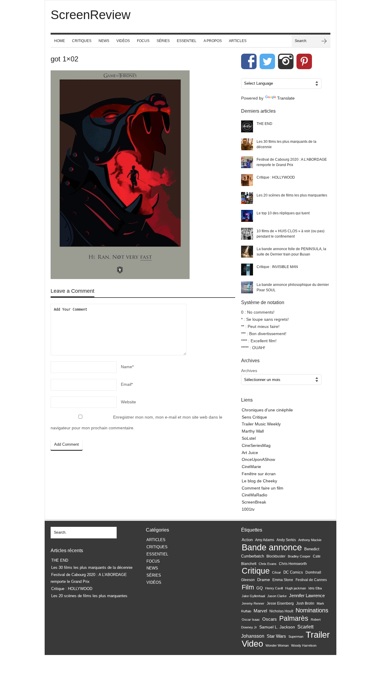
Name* (127, 366)
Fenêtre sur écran (259, 473)
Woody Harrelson (303, 645)
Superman (295, 636)
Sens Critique (254, 417)
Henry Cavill (274, 588)
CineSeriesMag (256, 445)
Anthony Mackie (309, 540)
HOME (59, 41)
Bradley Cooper (299, 556)
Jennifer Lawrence (307, 595)
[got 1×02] (143, 175)
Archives (249, 370)
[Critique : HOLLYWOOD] (247, 180)
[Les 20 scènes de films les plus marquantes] (247, 198)
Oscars (269, 619)
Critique (256, 570)
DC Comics (293, 572)
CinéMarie (251, 466)
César (276, 572)
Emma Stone (282, 580)
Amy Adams (264, 540)
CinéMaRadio (254, 495)
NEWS (104, 41)
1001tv (248, 509)
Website (128, 401)
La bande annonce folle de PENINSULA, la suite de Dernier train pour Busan (291, 251)
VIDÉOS (123, 41)
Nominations (312, 610)
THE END (264, 124)
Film (248, 587)
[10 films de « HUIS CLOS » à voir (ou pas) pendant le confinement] (247, 234)
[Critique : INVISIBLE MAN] (247, 269)
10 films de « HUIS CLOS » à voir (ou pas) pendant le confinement (290, 234)
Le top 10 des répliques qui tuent (283, 213)
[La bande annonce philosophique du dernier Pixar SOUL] (247, 287)
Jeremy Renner (253, 603)
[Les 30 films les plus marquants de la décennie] (247, 144)
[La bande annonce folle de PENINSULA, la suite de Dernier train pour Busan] (247, 252)
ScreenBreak (254, 502)
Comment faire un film (262, 488)
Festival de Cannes (311, 580)
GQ (259, 588)
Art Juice (250, 452)
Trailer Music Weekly (261, 424)
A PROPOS (213, 41)
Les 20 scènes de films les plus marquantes (292, 195)
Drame (263, 579)
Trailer (318, 634)
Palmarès (293, 618)
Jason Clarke (277, 596)
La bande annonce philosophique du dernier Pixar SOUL (293, 287)
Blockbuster (275, 556)
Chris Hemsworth (293, 564)
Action (247, 540)
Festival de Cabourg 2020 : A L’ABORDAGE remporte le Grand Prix (292, 162)
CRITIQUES (81, 41)
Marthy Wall (253, 431)
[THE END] (247, 126)
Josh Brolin (305, 603)
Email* (127, 384)
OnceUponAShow (258, 459)
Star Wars (276, 636)
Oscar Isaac (251, 619)
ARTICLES (237, 41)
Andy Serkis (286, 540)
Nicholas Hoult (281, 611)
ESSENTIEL (186, 41)
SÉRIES (163, 41)
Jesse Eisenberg (280, 603)
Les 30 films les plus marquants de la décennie (286, 144)
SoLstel (249, 438)
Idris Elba (315, 588)
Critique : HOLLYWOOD (276, 177)
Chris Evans (268, 564)
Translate (286, 98)
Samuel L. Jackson (277, 627)
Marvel (260, 610)
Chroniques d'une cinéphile (267, 410)
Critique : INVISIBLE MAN (277, 267)
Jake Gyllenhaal (253, 596)
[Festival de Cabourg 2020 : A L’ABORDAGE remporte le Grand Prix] (247, 162)
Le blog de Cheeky (259, 481)
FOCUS (143, 41)
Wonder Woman (277, 645)
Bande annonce (272, 547)
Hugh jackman (295, 588)
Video (252, 643)
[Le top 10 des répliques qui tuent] (247, 216)
